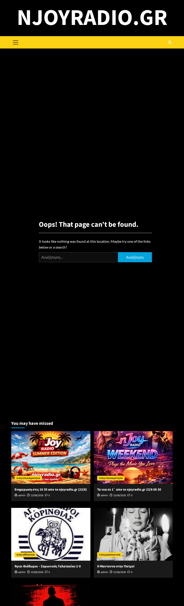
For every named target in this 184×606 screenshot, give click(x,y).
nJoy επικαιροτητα (28, 478)
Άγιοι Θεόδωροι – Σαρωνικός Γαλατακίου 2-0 (48, 566)
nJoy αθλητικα (26, 555)
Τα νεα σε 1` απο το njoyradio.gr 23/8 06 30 (129, 489)
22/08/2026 (119, 572)
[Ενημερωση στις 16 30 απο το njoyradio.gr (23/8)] (50, 457)
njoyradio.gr (92, 18)
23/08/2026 (37, 495)
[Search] (170, 42)
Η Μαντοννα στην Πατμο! (116, 566)
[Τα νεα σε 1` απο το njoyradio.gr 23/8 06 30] (133, 457)
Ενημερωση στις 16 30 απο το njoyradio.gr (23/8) (51, 489)
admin (22, 495)
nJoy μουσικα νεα (109, 555)
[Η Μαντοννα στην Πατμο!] (133, 534)
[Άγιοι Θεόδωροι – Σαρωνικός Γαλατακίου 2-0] (50, 534)
